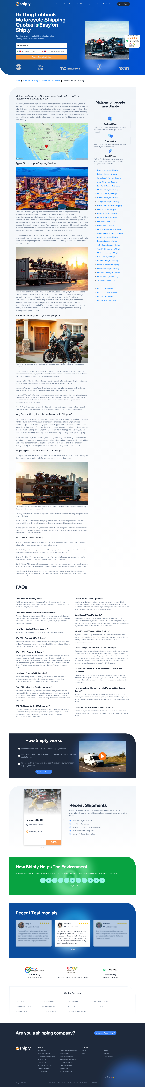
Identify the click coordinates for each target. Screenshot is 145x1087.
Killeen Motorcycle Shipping (107, 213)
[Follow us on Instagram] (109, 1077)
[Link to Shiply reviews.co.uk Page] (110, 970)
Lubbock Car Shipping (105, 288)
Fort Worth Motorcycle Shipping (108, 186)
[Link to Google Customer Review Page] (34, 970)
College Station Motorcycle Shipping (110, 233)
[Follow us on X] (106, 1077)
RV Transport (73, 1001)
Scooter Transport (23, 1011)
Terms (106, 1051)
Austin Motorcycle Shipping (107, 182)
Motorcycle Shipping (30, 81)
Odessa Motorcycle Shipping (107, 261)
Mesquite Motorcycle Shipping (108, 268)
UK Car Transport (49, 1011)
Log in (93, 4)
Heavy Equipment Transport (68, 1051)
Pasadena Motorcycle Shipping (108, 265)
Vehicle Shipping (48, 1006)
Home (18, 81)
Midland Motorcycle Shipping (107, 276)
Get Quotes (122, 4)
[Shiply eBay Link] (113, 1077)
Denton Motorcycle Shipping (107, 198)
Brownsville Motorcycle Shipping (109, 229)
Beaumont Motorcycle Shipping (108, 272)
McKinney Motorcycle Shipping (108, 253)
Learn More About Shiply (104, 1033)
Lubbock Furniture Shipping (107, 292)
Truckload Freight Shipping (46, 1057)
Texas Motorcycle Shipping (50, 81)
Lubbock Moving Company (106, 300)
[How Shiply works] (102, 756)
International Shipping (24, 1006)
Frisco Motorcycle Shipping (107, 241)
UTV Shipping (99, 1006)
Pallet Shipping (64, 1054)
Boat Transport (48, 1001)
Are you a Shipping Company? (106, 4)
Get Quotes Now (43, 772)
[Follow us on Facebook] (107, 1077)
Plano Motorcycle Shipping (106, 209)
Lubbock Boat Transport (105, 296)
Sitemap (106, 1054)
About (84, 1051)
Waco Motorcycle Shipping (106, 257)
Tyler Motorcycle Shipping (106, 280)
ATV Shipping (73, 1006)
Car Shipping (21, 1001)
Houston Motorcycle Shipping (107, 170)
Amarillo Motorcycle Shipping (107, 237)
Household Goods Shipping (68, 1060)
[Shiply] (23, 4)
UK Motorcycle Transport (78, 1011)
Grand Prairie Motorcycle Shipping (109, 249)
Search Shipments (70, 4)
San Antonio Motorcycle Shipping (109, 178)
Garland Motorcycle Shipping (107, 225)
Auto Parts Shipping (44, 1054)
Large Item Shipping (66, 1065)
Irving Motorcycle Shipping (106, 221)
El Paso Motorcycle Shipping (107, 190)
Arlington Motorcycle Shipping (108, 201)
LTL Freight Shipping (66, 1062)
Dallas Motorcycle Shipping (107, 174)
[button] (63, 819)
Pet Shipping (42, 1060)
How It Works (81, 4)
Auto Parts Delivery (101, 1001)
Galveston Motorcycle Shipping (108, 245)
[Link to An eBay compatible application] (72, 970)
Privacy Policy (108, 1057)
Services (56, 4)
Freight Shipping (43, 1071)
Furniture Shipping (43, 1068)
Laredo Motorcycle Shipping (107, 217)
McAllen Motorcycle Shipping (107, 194)
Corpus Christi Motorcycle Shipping (109, 205)
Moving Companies (66, 1071)
